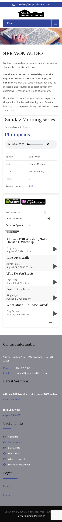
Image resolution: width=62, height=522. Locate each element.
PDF (31, 186)
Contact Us (14, 448)
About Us (13, 437)
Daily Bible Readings (19, 464)
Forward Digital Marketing (31, 516)
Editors (7, 495)
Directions (13, 453)
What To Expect (16, 459)
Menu (10, 23)
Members (8, 486)
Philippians (17, 135)
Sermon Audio (15, 442)
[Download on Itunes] (33, 204)
